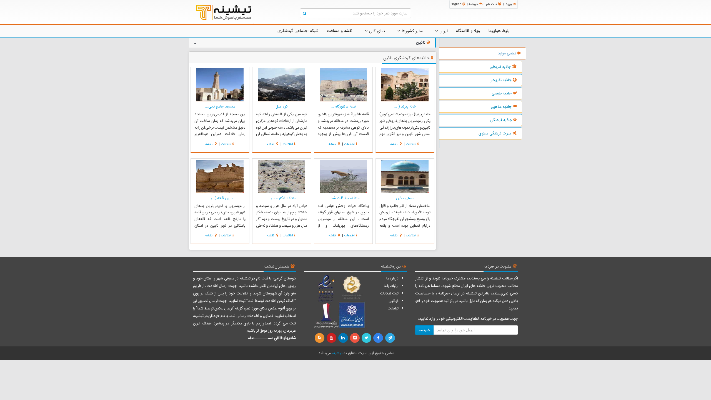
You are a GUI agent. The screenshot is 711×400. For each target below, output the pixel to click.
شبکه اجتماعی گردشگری (298, 31)
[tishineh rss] (320, 338)
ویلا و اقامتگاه (468, 31)
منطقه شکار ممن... (281, 198)
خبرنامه (473, 4)
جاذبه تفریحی (500, 80)
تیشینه (337, 353)
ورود (509, 4)
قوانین (394, 301)
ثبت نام (491, 4)
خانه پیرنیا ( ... (405, 106)
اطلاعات (411, 144)
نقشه (394, 144)
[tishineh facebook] (378, 338)
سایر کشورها (411, 31)
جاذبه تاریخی (500, 67)
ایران (443, 31)
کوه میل (282, 106)
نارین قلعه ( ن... (219, 198)
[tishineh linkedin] (343, 338)
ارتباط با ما (391, 286)
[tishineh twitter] (367, 338)
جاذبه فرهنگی (501, 120)
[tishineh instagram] (355, 338)
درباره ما (392, 278)
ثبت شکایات (389, 293)
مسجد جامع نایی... (220, 106)
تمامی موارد (507, 53)
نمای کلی (376, 31)
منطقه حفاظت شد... (343, 198)
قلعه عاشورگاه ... (343, 106)
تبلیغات (393, 308)
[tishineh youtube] (331, 338)
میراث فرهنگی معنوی (495, 133)
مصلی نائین (405, 198)
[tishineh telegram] (390, 338)
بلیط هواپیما (499, 31)
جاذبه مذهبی (501, 107)
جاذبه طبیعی (502, 93)
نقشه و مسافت (339, 31)
